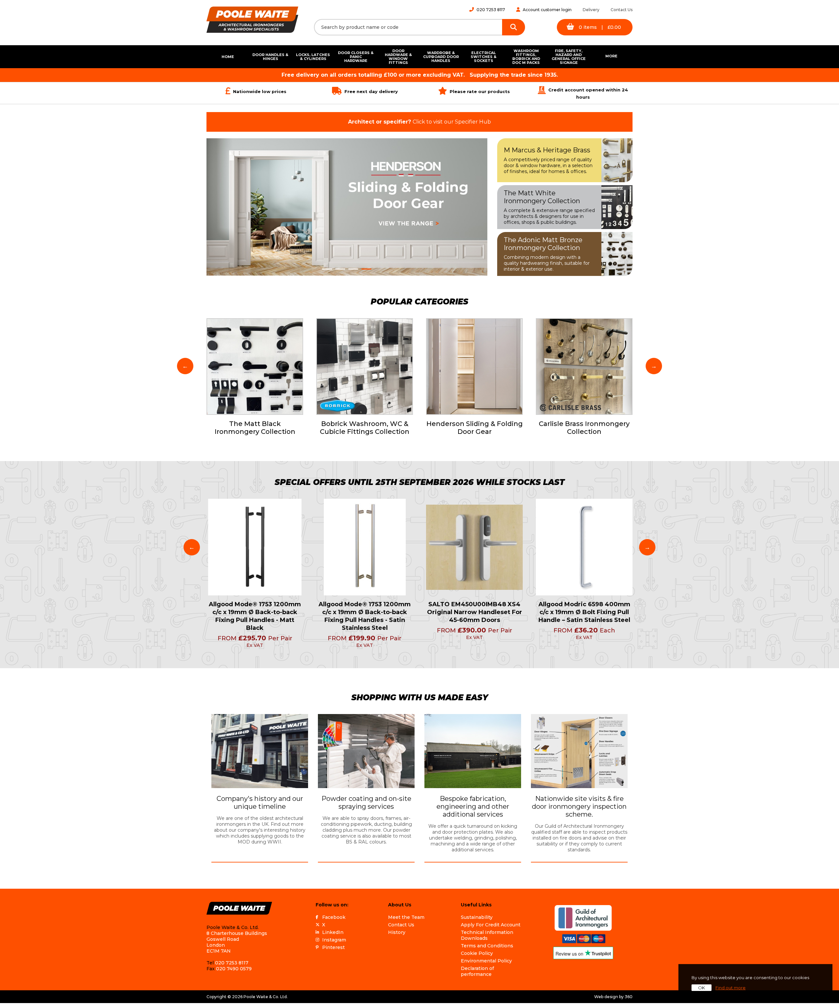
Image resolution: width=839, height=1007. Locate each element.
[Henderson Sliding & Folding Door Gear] (474, 366)
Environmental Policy (486, 961)
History (396, 932)
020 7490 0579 (234, 969)
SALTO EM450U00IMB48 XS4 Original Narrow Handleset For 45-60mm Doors (474, 612)
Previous (185, 366)
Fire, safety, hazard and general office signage (569, 56)
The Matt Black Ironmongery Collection (255, 428)
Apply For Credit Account (490, 925)
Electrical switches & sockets (484, 56)
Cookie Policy (477, 953)
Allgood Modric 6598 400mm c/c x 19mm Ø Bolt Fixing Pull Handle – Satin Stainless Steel (584, 612)
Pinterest (333, 947)
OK (701, 987)
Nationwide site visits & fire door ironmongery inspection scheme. (579, 806)
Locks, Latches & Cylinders (313, 56)
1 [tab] (327, 269)
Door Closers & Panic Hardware (356, 56)
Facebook (333, 917)
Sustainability (477, 917)
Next (654, 366)
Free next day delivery (371, 91)
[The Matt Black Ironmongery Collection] (254, 366)
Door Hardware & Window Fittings (398, 56)
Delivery (591, 9)
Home (228, 56)
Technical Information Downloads (487, 935)
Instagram (334, 940)
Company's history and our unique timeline (260, 802)
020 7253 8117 (491, 9)
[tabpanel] (346, 207)
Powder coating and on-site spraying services (366, 802)
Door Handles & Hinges (270, 56)
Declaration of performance (477, 971)
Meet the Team (406, 917)
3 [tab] (353, 269)
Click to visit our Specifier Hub (419, 122)
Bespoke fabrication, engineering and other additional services (473, 806)
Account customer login (547, 9)
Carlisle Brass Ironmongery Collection (584, 428)
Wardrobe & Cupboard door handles (441, 56)
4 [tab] (366, 269)
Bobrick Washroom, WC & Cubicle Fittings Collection (364, 428)
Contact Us (622, 9)
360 (629, 996)
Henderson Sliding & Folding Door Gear (474, 428)
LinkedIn (332, 932)
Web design (606, 996)
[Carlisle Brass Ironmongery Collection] (584, 366)
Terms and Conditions (487, 946)
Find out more (730, 987)
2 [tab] (340, 269)
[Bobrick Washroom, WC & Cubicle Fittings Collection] (364, 366)
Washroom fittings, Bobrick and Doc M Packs (526, 56)
